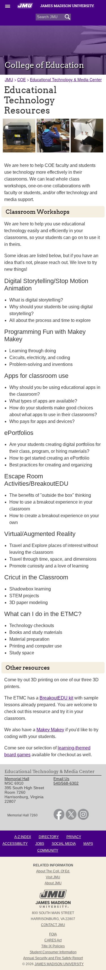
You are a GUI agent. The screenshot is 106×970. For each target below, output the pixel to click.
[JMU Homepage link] (53, 907)
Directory (49, 837)
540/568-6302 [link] (66, 783)
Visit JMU (53, 877)
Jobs (39, 844)
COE (21, 79)
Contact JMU (53, 925)
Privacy (73, 837)
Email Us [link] (61, 778)
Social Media (64, 844)
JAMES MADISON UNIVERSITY (59, 964)
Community (47, 850)
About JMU (53, 883)
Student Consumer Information (53, 952)
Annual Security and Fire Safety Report (53, 958)
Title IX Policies (53, 946)
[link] (58, 818)
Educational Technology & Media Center (66, 79)
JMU (9, 79)
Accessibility (15, 844)
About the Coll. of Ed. (53, 871)
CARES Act (53, 940)
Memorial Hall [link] (17, 778)
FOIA (53, 934)
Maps (88, 844)
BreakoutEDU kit (56, 697)
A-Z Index (22, 837)
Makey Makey (50, 729)
